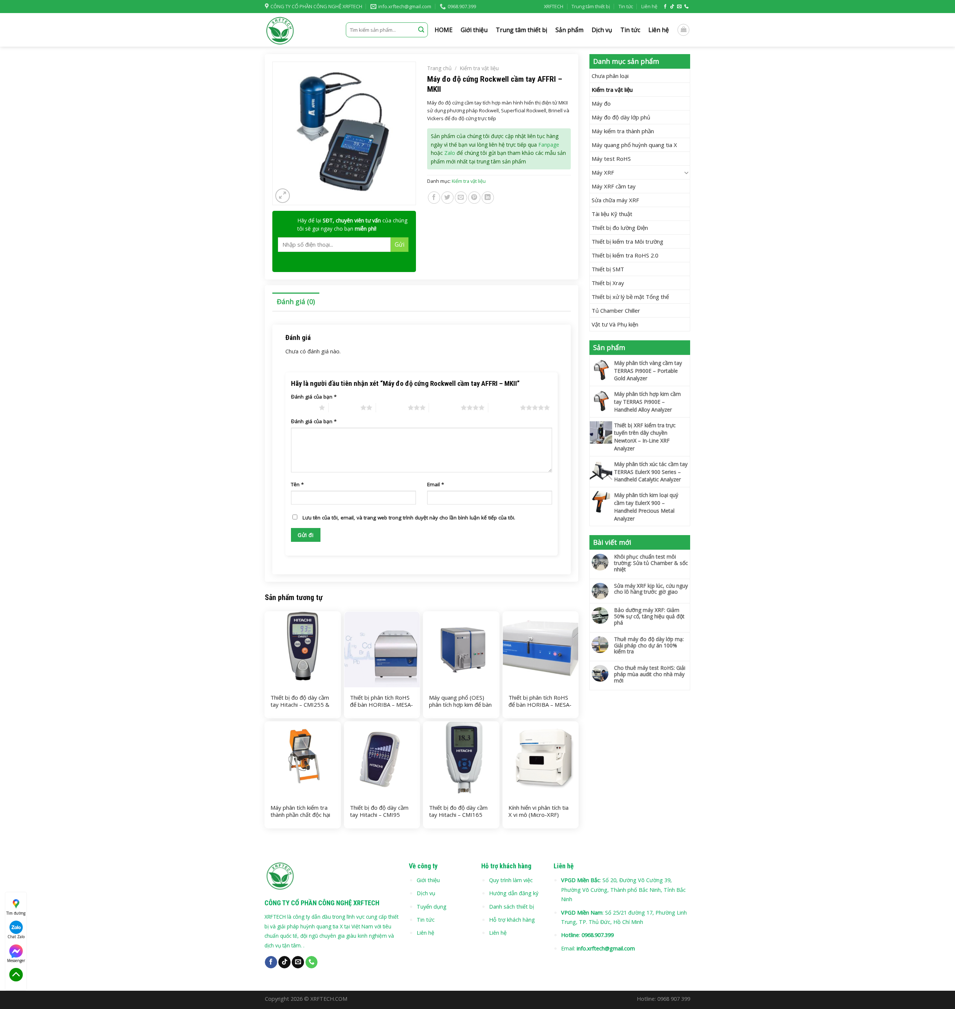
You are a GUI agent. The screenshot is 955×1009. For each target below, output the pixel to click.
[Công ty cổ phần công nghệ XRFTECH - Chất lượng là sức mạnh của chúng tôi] (300, 30)
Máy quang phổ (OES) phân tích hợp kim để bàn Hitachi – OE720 (460, 705)
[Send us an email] (679, 6)
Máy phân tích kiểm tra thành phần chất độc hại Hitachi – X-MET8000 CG (302, 815)
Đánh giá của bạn (313, 396)
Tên (297, 484)
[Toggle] (687, 172)
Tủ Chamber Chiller (616, 310)
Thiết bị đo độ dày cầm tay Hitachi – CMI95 (379, 811)
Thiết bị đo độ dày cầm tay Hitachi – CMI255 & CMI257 (299, 705)
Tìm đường (15, 913)
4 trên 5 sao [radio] (445, 407)
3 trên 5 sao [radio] (392, 407)
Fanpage (548, 144)
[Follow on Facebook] (665, 6)
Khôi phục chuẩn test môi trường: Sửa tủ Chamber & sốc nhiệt (651, 563)
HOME (444, 30)
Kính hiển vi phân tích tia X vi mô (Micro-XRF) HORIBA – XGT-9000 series (538, 818)
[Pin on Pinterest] (474, 197)
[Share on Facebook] (434, 197)
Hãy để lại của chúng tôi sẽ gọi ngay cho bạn (352, 224)
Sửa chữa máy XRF (615, 200)
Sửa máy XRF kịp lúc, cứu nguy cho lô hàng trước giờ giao (651, 589)
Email (435, 484)
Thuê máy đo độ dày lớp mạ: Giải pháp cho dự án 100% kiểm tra (649, 645)
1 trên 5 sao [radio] (303, 407)
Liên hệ (649, 6)
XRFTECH (553, 6)
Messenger (16, 960)
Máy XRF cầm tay (614, 186)
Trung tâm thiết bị (591, 6)
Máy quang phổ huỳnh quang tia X (634, 145)
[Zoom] (282, 195)
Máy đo (601, 103)
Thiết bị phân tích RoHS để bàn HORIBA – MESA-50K (540, 705)
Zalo (449, 152)
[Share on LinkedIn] (488, 197)
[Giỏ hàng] (683, 30)
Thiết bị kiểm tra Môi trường (627, 241)
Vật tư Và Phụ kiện (615, 324)
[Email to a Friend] (461, 197)
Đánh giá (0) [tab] (296, 301)
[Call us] (686, 6)
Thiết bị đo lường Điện (620, 227)
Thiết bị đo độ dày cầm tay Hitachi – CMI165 (458, 811)
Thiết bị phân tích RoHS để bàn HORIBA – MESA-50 (381, 705)
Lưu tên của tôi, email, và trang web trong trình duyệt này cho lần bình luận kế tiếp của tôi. (409, 517)
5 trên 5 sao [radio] (504, 407)
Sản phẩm (569, 30)
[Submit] (421, 30)
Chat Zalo (16, 936)
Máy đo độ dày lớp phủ (621, 117)
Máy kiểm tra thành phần (623, 131)
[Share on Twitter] (447, 197)
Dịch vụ (602, 30)
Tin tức (626, 6)
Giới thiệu (474, 30)
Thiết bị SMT (608, 269)
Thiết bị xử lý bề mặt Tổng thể (630, 296)
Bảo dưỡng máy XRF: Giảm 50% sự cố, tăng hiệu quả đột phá (649, 616)
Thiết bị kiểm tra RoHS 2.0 (625, 255)
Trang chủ (439, 68)
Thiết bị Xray (608, 283)
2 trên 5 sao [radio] (344, 407)
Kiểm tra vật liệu (612, 89)
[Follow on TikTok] (672, 6)
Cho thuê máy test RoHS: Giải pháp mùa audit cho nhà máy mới (649, 674)
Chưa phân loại (610, 75)
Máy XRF (603, 172)
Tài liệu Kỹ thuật (612, 214)
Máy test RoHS (611, 158)
